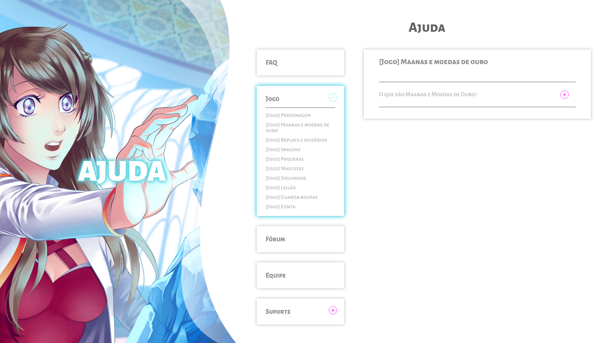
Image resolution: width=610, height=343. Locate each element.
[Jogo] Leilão (281, 188)
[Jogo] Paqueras (285, 159)
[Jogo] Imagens (283, 149)
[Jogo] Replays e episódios (296, 140)
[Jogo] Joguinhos (286, 178)
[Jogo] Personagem (288, 115)
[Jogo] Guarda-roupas (292, 197)
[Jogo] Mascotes (285, 169)
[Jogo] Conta (280, 207)
